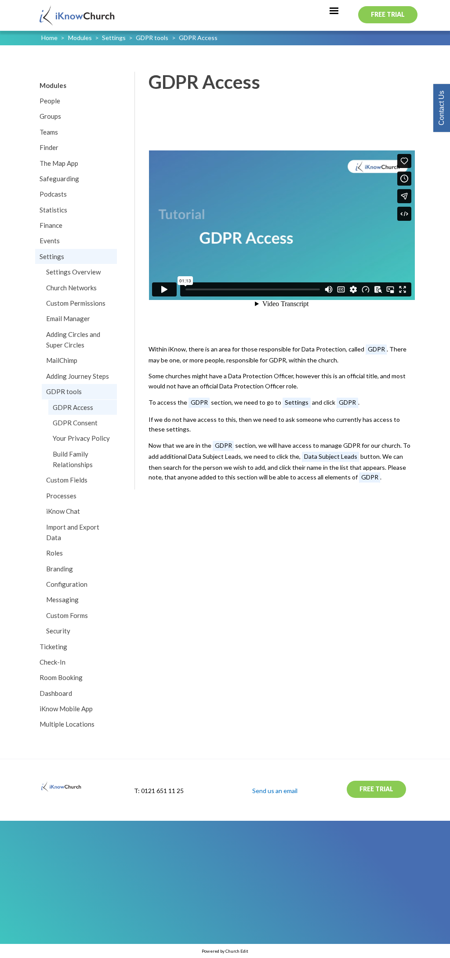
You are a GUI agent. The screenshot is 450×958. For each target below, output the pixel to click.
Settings (114, 37)
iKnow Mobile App (66, 709)
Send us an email (275, 790)
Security (58, 631)
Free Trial (388, 14)
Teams (49, 132)
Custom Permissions (75, 303)
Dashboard (56, 693)
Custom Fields (66, 480)
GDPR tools (152, 37)
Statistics (53, 210)
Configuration (66, 584)
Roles (54, 553)
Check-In (52, 662)
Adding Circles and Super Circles (73, 339)
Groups (50, 116)
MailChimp (61, 360)
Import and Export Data (72, 532)
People (50, 101)
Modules (80, 37)
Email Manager (68, 318)
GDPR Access (198, 37)
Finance (51, 225)
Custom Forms (67, 615)
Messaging (62, 599)
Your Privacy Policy (81, 438)
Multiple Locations (67, 724)
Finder (49, 147)
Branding (59, 569)
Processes (61, 496)
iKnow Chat (63, 511)
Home (49, 37)
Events (50, 241)
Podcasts (53, 194)
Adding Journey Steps (77, 376)
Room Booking (61, 677)
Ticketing (53, 647)
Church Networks (71, 288)
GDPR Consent (75, 423)
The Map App (59, 163)
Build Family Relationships (73, 459)
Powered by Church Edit (225, 951)
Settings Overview (73, 272)
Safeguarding (59, 179)
